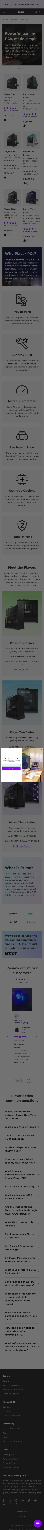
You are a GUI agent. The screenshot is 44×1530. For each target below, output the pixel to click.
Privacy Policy (15, 771)
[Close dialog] (41, 749)
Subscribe (11, 768)
